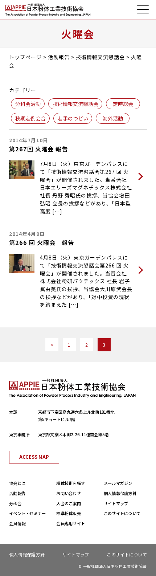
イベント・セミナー (27, 513)
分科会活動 (28, 103)
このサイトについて (122, 513)
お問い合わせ (68, 493)
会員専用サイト (70, 523)
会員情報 (17, 523)
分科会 (15, 503)
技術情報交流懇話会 (75, 103)
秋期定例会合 (30, 118)
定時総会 (123, 103)
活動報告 (17, 493)
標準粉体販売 (68, 513)
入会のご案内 (68, 503)
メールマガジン (118, 483)
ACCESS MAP (34, 456)
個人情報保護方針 (120, 493)
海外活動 (113, 118)
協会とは (17, 483)
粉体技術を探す (70, 483)
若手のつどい (73, 118)
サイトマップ (116, 503)
